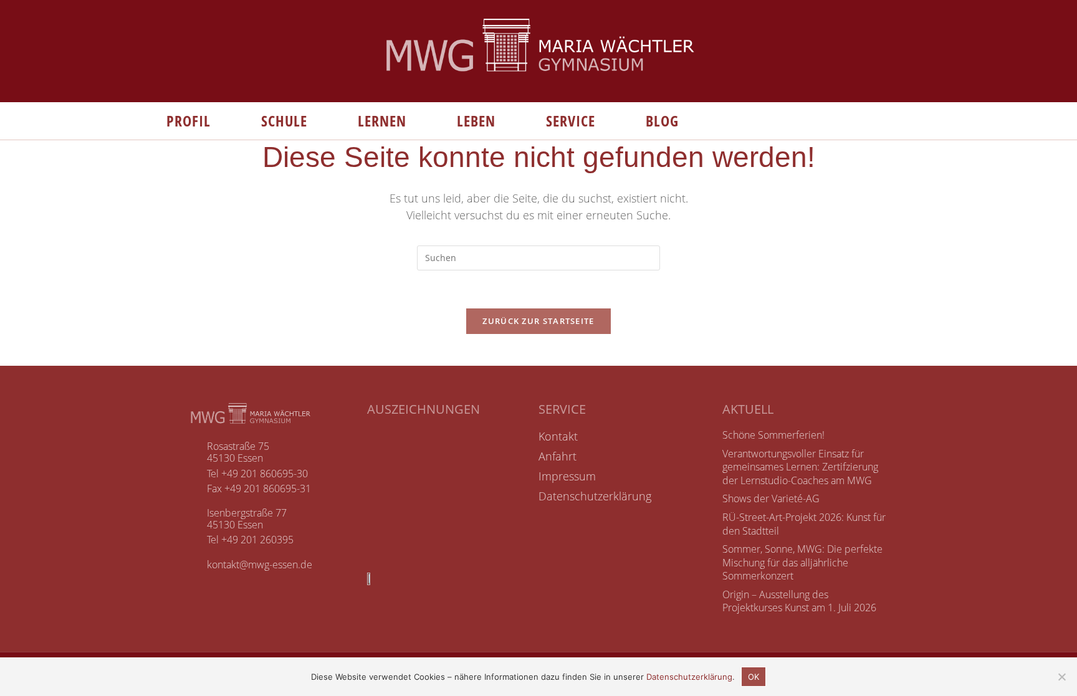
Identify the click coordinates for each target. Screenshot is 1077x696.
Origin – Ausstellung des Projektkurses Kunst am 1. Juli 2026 (799, 601)
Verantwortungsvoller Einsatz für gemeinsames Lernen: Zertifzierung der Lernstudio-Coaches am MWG (800, 467)
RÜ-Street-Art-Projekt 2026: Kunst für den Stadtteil (804, 524)
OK (753, 677)
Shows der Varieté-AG (771, 498)
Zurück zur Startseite (538, 321)
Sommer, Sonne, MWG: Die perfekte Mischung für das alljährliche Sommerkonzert (802, 562)
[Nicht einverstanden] (1061, 676)
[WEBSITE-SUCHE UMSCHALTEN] (706, 121)
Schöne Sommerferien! (773, 435)
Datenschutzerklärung (689, 677)
